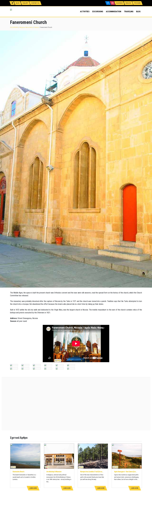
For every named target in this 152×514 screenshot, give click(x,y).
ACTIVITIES (84, 11)
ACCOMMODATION (113, 11)
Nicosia (36, 27)
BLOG (138, 11)
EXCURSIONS (97, 11)
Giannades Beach (18, 472)
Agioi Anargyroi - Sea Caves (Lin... (125, 472)
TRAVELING (128, 11)
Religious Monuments (26, 27)
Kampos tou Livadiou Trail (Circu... (91, 472)
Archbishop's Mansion (53, 472)
